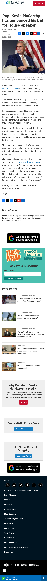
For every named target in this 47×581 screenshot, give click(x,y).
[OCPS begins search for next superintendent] (9, 366)
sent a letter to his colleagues (27, 162)
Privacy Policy (9, 528)
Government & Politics (26, 296)
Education (21, 346)
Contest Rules (9, 533)
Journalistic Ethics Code (23, 423)
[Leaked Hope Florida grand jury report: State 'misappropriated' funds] (9, 299)
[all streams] (44, 578)
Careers (7, 500)
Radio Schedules (10, 495)
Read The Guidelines (23, 428)
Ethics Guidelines (10, 514)
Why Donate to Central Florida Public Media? (23, 386)
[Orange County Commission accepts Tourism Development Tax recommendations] (9, 332)
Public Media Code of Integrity (23, 448)
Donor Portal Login (10, 542)
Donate (40, 3)
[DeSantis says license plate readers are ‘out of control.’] (9, 316)
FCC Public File (9, 538)
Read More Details (23, 456)
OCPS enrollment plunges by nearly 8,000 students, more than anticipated (30, 351)
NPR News (14, 194)
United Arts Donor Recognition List (16, 547)
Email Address (10, 270)
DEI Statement (9, 523)
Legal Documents (10, 509)
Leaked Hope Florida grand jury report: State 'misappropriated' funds (29, 301)
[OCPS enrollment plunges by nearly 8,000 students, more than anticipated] (9, 349)
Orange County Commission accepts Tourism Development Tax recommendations (30, 334)
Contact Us (8, 504)
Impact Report (9, 552)
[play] (3, 578)
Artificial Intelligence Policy (13, 519)
